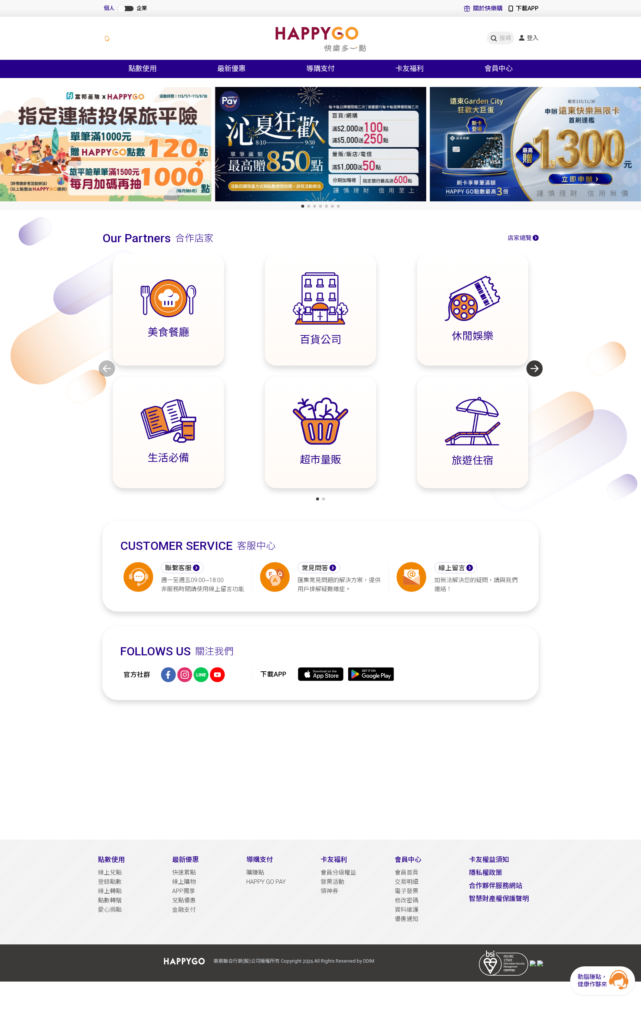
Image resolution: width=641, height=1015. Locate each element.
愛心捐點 (110, 909)
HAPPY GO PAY (266, 881)
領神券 (329, 891)
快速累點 (184, 872)
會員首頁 (406, 872)
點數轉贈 (110, 900)
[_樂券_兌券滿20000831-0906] (535, 145)
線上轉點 (110, 891)
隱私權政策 (485, 872)
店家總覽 (520, 237)
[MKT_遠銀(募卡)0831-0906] (320, 145)
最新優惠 (185, 859)
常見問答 (315, 568)
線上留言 (451, 568)
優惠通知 (406, 918)
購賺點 (255, 872)
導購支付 (259, 859)
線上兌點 (110, 872)
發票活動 (332, 881)
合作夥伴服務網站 (495, 885)
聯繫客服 (178, 568)
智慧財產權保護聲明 (499, 898)
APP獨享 (183, 891)
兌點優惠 (184, 900)
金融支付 (184, 909)
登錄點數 (110, 881)
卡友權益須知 (489, 859)
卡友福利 (333, 859)
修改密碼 (406, 900)
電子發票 (406, 891)
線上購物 (184, 881)
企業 (142, 8)
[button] (302, 206)
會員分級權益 (338, 872)
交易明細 (406, 881)
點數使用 (111, 859)
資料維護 (406, 909)
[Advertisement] (320, 770)
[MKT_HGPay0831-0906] (105, 145)
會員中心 (408, 859)
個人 (109, 8)
